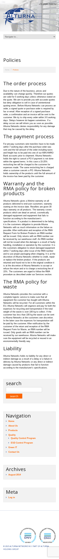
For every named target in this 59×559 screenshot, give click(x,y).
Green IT (12, 447)
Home (7, 70)
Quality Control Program (23, 438)
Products (13, 430)
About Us (13, 426)
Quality (12, 435)
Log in (11, 497)
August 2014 (14, 474)
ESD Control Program (22, 443)
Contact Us (13, 452)
